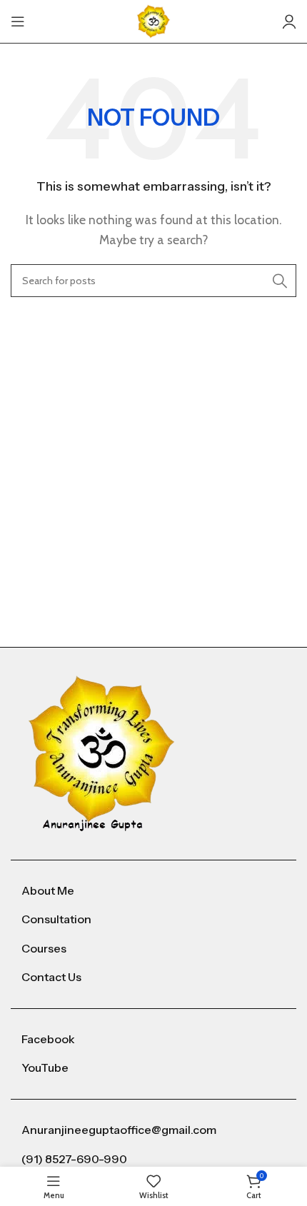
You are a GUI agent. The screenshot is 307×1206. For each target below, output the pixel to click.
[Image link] (101, 752)
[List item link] (153, 891)
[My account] (289, 21)
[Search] (279, 280)
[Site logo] (153, 20)
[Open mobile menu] (18, 21)
